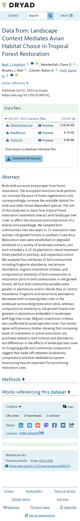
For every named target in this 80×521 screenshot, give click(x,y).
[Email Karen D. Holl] (12, 75)
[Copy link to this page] (71, 425)
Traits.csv (16, 140)
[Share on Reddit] (38, 425)
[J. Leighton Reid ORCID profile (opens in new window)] (37, 63)
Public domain (29, 433)
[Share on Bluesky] (29, 425)
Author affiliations (13, 83)
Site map (62, 499)
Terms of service (65, 491)
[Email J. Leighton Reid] (32, 63)
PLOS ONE (46, 461)
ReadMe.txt (17, 132)
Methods (11, 379)
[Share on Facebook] (54, 425)
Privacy (9, 491)
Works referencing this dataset (34, 392)
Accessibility (34, 491)
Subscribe (70, 507)
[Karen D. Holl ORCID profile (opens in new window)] (16, 75)
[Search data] (50, 15)
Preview (48, 125)
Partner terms (21, 499)
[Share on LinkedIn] (21, 425)
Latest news (42, 507)
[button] (40, 118)
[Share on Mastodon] (46, 425)
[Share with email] (63, 425)
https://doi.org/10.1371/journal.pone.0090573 (39, 466)
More (65, 15)
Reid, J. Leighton (13, 65)
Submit (13, 15)
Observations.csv (21, 125)
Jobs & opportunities (42, 515)
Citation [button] (12, 407)
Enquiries (13, 507)
